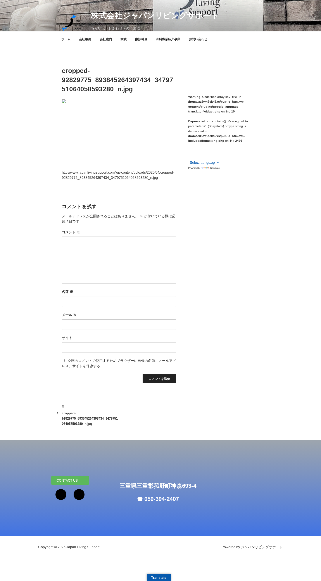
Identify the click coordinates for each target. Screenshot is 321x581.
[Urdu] (219, 151)
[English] (196, 145)
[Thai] (213, 151)
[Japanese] (213, 145)
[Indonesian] (208, 145)
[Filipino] (202, 145)
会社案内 (106, 39)
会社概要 (85, 39)
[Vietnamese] (190, 156)
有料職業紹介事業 (168, 39)
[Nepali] (196, 151)
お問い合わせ (198, 39)
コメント (71, 232)
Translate (215, 168)
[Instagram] (79, 494)
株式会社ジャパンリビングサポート (155, 15)
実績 (124, 39)
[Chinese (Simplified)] (190, 145)
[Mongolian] (219, 145)
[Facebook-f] (60, 494)
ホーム (66, 39)
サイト (67, 338)
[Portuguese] (202, 151)
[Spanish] (208, 151)
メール (69, 315)
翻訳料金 (141, 39)
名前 (67, 292)
